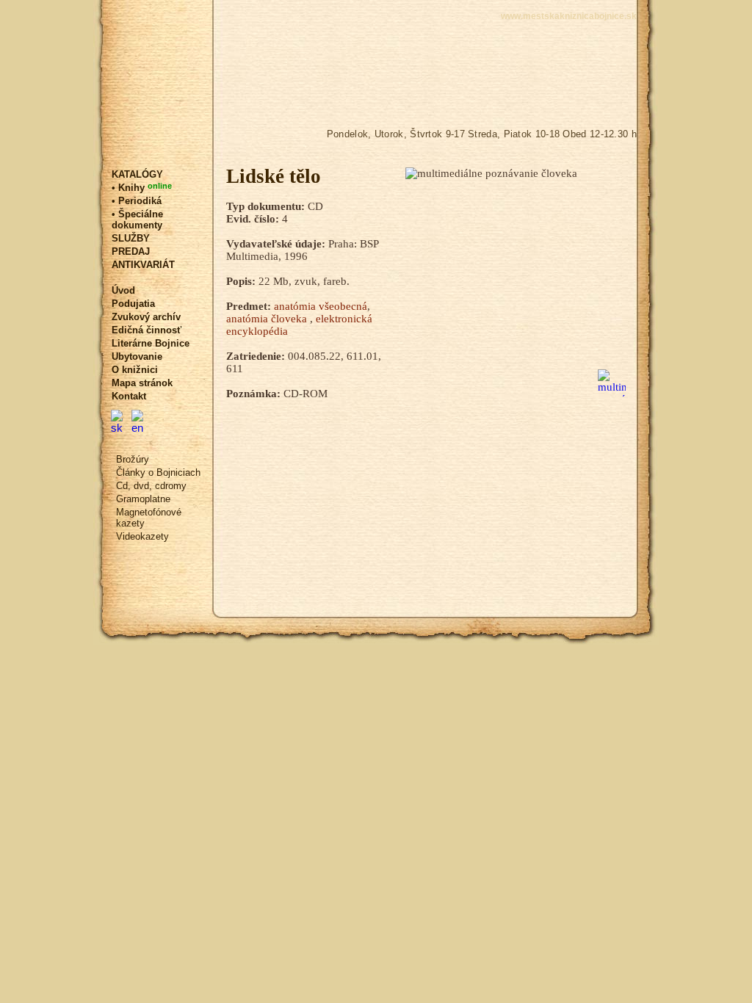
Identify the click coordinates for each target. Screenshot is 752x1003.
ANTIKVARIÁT (143, 264)
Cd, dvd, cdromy (151, 485)
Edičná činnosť (146, 330)
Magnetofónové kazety (148, 518)
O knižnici (135, 369)
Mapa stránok (142, 382)
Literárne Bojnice (150, 343)
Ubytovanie (137, 356)
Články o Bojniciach (158, 472)
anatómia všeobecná (320, 306)
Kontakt (129, 396)
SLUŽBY (131, 238)
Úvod (123, 290)
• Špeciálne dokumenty (137, 220)
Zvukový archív (146, 316)
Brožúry (132, 459)
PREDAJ (131, 251)
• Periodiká (137, 200)
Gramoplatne (143, 498)
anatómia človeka (268, 319)
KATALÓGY (137, 174)
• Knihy (142, 187)
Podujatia (133, 303)
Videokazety (142, 536)
